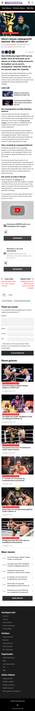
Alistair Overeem (8, 637)
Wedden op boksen (9, 685)
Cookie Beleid (7, 622)
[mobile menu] (2, 3)
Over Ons (5, 616)
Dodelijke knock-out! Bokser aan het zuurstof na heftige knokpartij (27, 285)
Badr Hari (6, 640)
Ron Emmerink (11, 45)
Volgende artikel (25, 279)
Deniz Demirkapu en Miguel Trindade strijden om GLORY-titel (15, 387)
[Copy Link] (13, 52)
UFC (4, 667)
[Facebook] (3, 52)
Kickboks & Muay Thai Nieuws (10, 33)
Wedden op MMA (8, 682)
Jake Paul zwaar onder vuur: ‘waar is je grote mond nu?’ (8, 284)
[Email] (9, 52)
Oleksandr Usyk (8, 643)
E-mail (3, 333)
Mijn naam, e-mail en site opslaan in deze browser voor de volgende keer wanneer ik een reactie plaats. (15, 346)
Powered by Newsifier (17, 708)
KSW (4, 661)
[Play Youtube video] (17, 210)
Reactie (4, 316)
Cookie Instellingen (9, 625)
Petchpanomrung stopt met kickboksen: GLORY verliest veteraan (16, 449)
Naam (3, 328)
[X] (6, 52)
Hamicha (17, 180)
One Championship (9, 664)
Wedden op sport (8, 688)
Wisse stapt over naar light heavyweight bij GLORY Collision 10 (18, 585)
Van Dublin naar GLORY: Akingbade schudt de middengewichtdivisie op (17, 418)
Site (2, 339)
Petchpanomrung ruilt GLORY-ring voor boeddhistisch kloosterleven (16, 541)
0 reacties (30, 52)
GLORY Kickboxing (7, 301)
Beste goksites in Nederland (11, 691)
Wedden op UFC (8, 678)
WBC (4, 670)
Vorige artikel (8, 279)
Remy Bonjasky (7, 646)
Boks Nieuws (6, 8)
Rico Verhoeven (8, 649)
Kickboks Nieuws (19, 8)
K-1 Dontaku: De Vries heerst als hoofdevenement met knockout (13, 479)
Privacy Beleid (7, 629)
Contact (5, 619)
